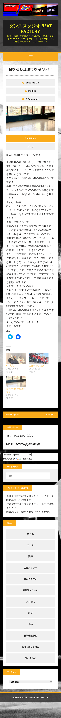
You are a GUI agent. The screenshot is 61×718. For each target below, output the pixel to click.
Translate (27, 458)
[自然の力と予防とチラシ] (16, 381)
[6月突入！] (16, 358)
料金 (30, 613)
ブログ (30, 146)
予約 (30, 624)
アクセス (30, 601)
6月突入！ (11, 365)
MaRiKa (32, 90)
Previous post (12, 414)
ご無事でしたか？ (37, 365)
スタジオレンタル (30, 646)
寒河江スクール (30, 590)
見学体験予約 (30, 635)
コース (30, 545)
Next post (51, 414)
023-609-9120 (23, 436)
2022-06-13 (32, 82)
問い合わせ (30, 658)
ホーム (30, 533)
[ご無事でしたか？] (38, 358)
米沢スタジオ (30, 579)
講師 (30, 556)
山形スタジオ (30, 567)
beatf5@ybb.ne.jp (27, 444)
